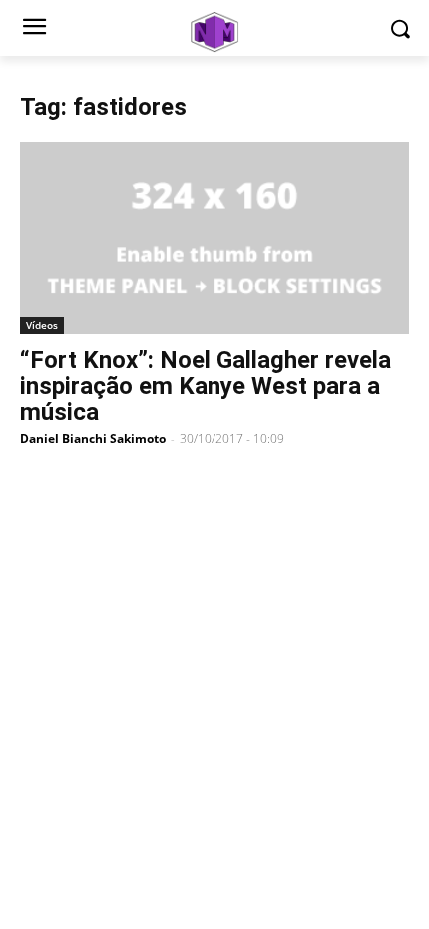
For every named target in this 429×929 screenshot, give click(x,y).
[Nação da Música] (214, 32)
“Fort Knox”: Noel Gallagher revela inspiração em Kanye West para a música (205, 386)
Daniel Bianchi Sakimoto (93, 438)
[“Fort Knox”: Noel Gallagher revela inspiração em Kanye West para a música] (214, 238)
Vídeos (42, 325)
